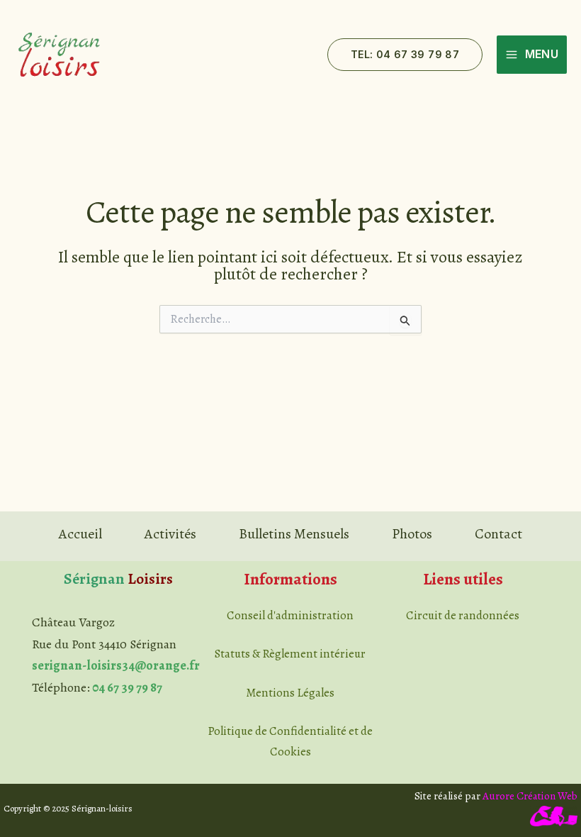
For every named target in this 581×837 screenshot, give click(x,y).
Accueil (80, 533)
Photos (412, 533)
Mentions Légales (290, 692)
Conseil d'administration (290, 615)
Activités (170, 533)
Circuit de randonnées (462, 615)
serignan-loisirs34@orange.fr (116, 665)
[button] (405, 54)
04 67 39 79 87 (127, 687)
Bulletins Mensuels (294, 533)
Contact (498, 533)
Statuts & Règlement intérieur (290, 653)
